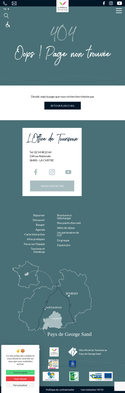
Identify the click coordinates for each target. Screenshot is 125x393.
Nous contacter (52, 186)
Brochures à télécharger (64, 217)
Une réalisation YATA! (92, 389)
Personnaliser (20, 385)
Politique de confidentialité (60, 389)
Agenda (40, 229)
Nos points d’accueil (69, 223)
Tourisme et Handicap (38, 250)
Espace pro (63, 245)
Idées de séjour (66, 227)
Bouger (40, 224)
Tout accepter (20, 372)
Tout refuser (20, 378)
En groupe (63, 240)
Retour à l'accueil (63, 105)
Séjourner (39, 215)
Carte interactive (34, 234)
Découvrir (39, 220)
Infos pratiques (36, 239)
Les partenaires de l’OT (68, 234)
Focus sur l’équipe (34, 244)
